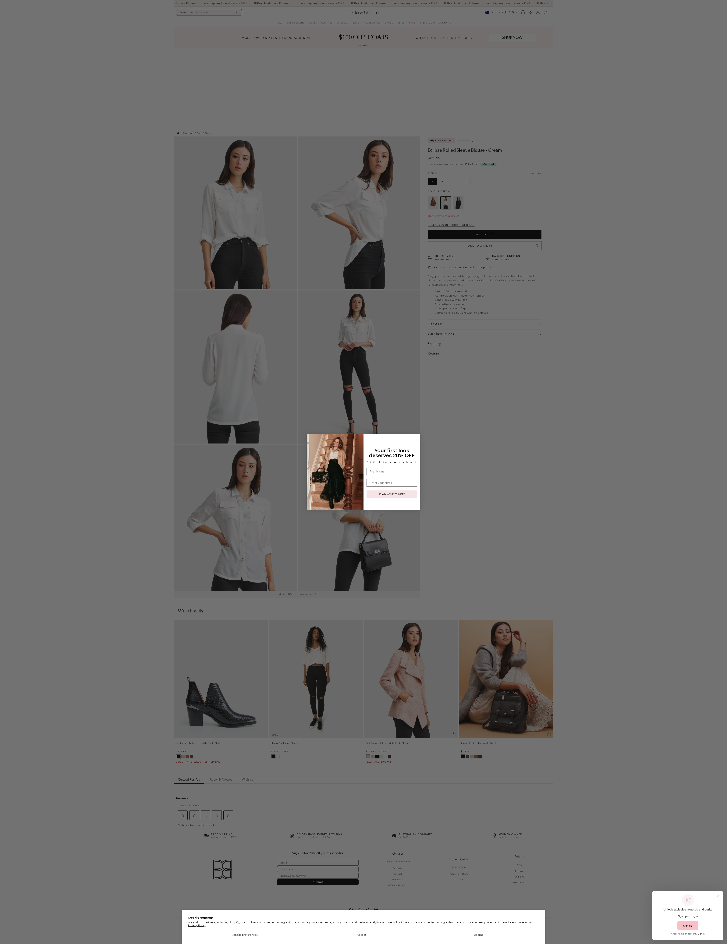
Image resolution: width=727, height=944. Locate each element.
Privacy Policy (197, 925)
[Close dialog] (415, 439)
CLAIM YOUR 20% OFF (392, 494)
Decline (479, 934)
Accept (361, 934)
